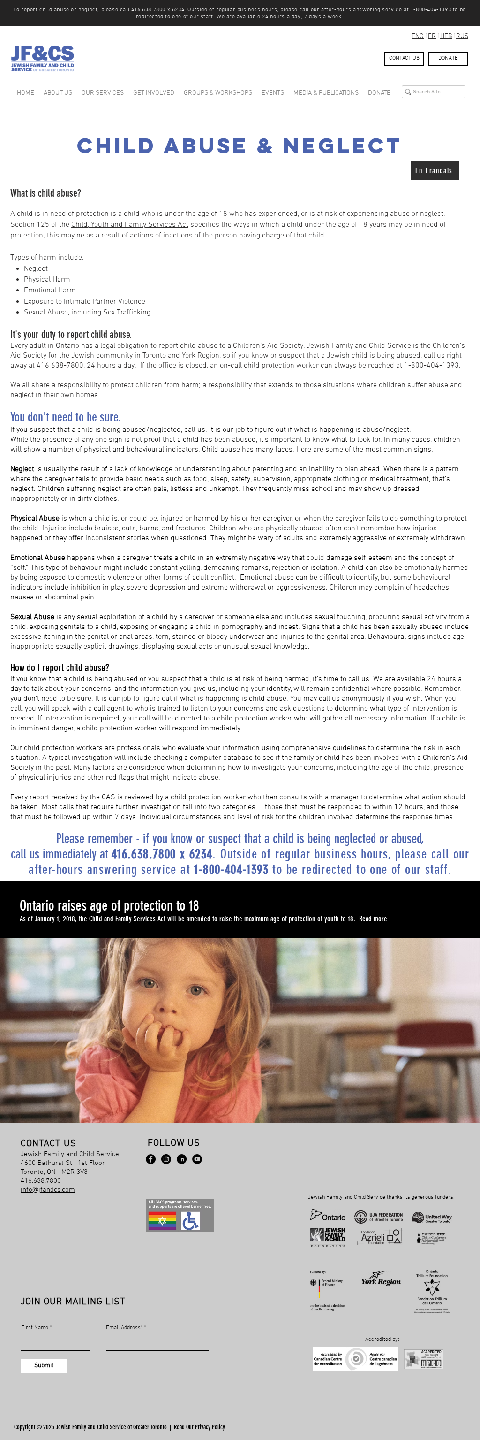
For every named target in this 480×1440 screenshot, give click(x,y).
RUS (462, 36)
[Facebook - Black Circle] (151, 1159)
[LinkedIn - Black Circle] (182, 1159)
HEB (446, 36)
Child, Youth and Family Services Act (129, 225)
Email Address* (124, 1328)
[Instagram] (166, 1159)
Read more (373, 918)
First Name (34, 1328)
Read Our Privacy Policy (199, 1427)
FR (432, 36)
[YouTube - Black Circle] (197, 1159)
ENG (418, 36)
